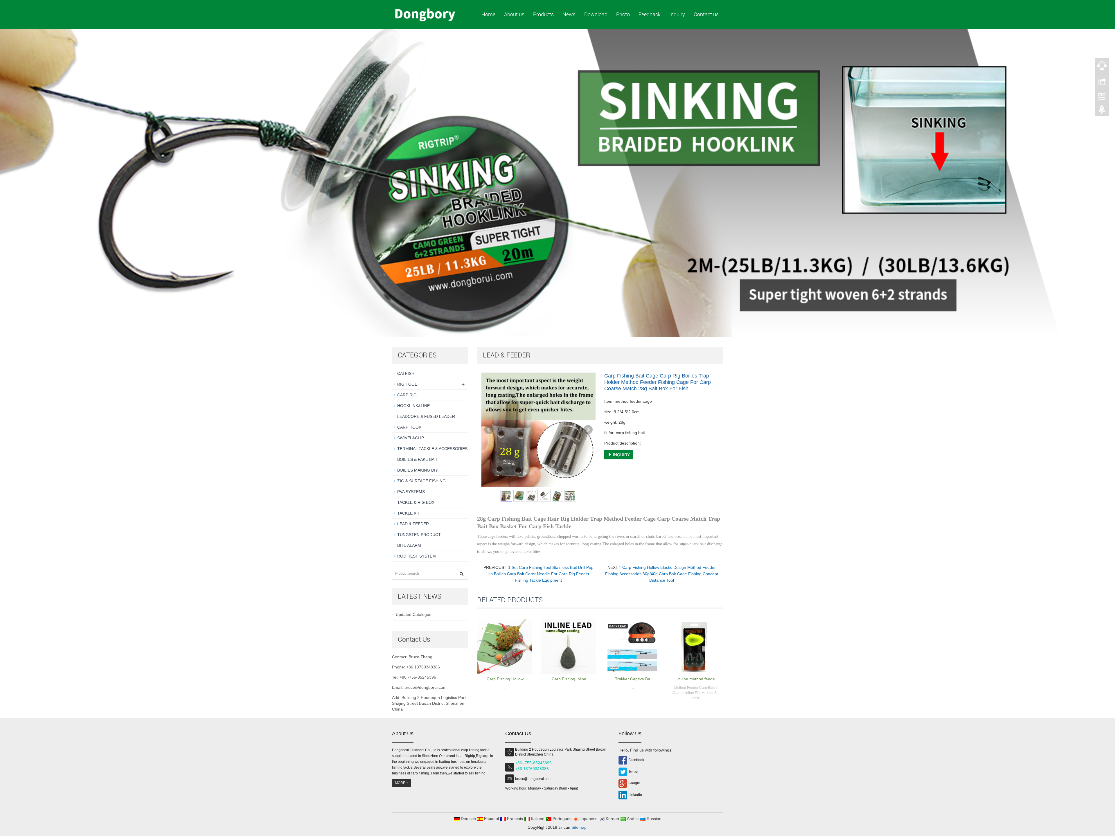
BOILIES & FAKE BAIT (417, 459)
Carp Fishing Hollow (505, 679)
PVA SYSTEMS (411, 491)
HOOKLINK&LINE (413, 405)
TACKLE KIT (408, 513)
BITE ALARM (409, 545)
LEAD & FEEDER (413, 524)
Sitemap (579, 827)
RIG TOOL (407, 384)
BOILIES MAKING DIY (417, 470)
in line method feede (696, 679)
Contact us (706, 14)
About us (514, 14)
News (569, 14)
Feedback (650, 14)
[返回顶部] (1102, 111)
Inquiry (677, 14)
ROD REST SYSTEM (416, 556)
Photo (623, 14)
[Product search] (461, 574)
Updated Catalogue (413, 614)
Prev (489, 429)
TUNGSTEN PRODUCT (419, 534)
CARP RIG (407, 395)
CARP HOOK (409, 427)
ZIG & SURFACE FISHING (421, 481)
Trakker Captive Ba (632, 679)
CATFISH (405, 373)
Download (595, 14)
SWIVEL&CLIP (410, 438)
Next (588, 429)
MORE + (401, 783)
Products (543, 14)
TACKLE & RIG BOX (415, 502)
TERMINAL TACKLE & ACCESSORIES (432, 448)
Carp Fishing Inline (569, 679)
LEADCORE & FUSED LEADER (426, 416)
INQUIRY (621, 454)
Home (488, 14)
